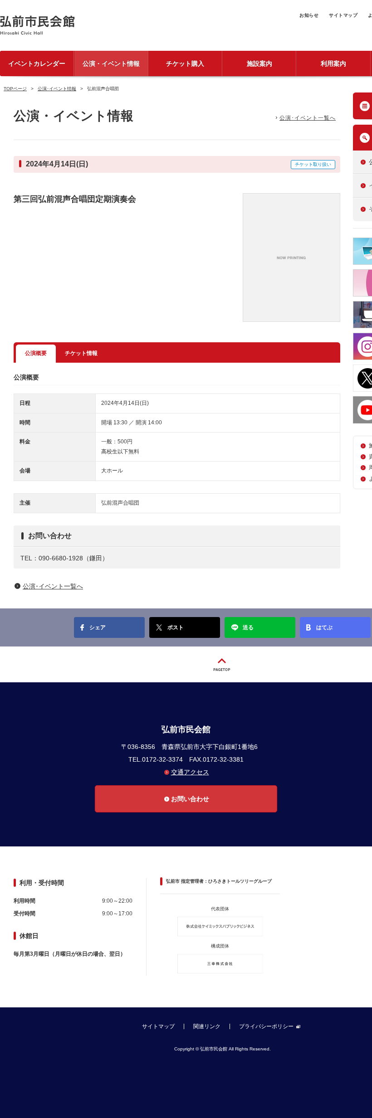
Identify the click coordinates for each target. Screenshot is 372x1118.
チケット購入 (185, 63)
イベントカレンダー (36, 63)
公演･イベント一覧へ (307, 118)
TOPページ (15, 88)
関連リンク (206, 1026)
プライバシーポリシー (266, 1026)
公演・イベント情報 (111, 63)
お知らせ (308, 15)
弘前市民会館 (68, 25)
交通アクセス (190, 772)
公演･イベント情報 (57, 88)
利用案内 (333, 63)
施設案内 (259, 63)
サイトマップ (343, 15)
